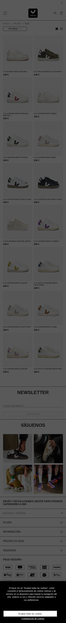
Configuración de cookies (32, 618)
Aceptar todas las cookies (30, 614)
